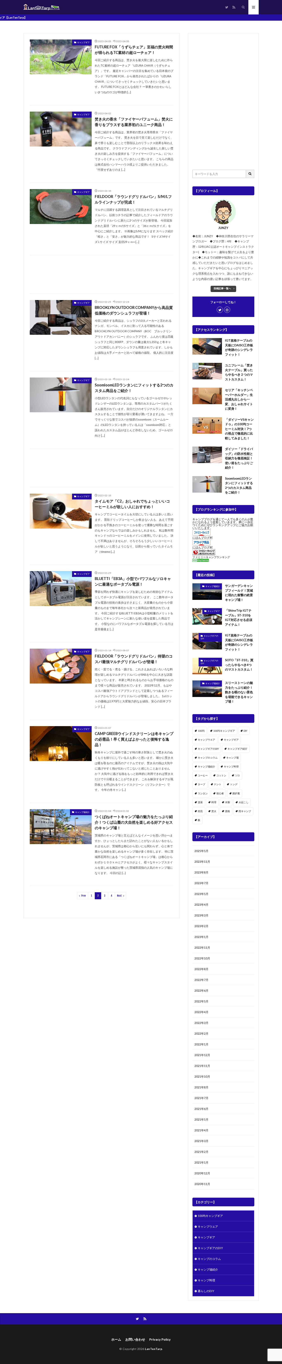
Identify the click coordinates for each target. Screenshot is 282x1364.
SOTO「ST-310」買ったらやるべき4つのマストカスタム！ (239, 664)
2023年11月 (202, 861)
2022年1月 (201, 1044)
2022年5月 (201, 1001)
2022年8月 (201, 969)
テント (217, 784)
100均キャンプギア (224, 730)
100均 (201, 730)
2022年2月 (201, 1033)
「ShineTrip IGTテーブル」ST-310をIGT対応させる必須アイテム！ (238, 617)
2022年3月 (201, 1022)
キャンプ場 (232, 757)
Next (119, 895)
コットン (221, 775)
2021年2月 (201, 1151)
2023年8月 (201, 872)
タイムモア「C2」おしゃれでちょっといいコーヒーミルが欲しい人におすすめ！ (132, 504)
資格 (227, 811)
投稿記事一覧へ (222, 288)
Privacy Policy (160, 1339)
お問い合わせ (135, 1339)
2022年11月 (202, 947)
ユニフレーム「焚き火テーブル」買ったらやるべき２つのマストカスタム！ (239, 372)
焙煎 (200, 811)
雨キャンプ (245, 811)
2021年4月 (201, 1130)
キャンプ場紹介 (82, 812)
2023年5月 (201, 894)
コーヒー (203, 775)
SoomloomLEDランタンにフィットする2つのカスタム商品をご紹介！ (134, 388)
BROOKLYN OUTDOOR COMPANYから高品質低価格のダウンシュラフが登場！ (134, 310)
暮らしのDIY (206, 1291)
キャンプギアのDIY (209, 637)
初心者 (220, 793)
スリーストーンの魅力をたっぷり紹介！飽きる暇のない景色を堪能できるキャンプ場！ (239, 692)
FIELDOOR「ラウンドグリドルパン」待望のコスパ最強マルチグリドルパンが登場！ (134, 659)
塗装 (200, 802)
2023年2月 (201, 926)
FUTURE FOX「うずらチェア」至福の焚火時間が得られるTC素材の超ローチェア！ (134, 50)
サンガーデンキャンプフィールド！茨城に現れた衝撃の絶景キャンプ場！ (239, 593)
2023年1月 (201, 937)
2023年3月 (201, 915)
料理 (213, 802)
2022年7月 (201, 980)
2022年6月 (201, 990)
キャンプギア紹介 (237, 748)
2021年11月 (202, 1065)
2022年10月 (202, 958)
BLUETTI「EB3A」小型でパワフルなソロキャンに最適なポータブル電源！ (133, 581)
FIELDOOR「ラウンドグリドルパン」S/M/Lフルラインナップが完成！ (133, 199)
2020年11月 (202, 1184)
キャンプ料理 (231, 766)
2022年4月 (201, 1012)
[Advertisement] (101, 274)
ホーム (116, 1339)
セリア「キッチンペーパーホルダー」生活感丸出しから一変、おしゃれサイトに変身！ (239, 399)
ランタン (203, 793)
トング (233, 784)
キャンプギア (83, 42)
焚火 (213, 811)
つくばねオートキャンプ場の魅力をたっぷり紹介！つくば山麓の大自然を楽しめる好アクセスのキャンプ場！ (134, 822)
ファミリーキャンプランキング (211, 557)
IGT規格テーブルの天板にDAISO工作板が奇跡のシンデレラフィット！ (239, 347)
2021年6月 (201, 1108)
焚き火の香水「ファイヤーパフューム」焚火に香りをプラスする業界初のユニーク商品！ (134, 122)
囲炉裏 (236, 793)
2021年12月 (202, 1055)
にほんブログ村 (202, 537)
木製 (227, 802)
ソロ (237, 775)
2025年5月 (201, 851)
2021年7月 (201, 1098)
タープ (201, 784)
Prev (83, 895)
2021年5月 (201, 1119)
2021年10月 (202, 1076)
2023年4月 (201, 904)
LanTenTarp (153, 1349)
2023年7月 (201, 883)
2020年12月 (202, 1173)
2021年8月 (201, 1087)
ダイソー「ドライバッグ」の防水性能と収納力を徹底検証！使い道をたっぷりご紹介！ (239, 458)
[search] (250, 174)
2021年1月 (201, 1162)
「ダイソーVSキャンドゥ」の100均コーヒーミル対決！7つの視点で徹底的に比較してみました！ (239, 429)
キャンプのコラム (208, 757)
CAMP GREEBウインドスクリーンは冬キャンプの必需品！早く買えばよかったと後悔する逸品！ (134, 739)
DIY (245, 730)
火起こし (244, 802)
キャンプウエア (206, 739)
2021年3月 (201, 1141)
